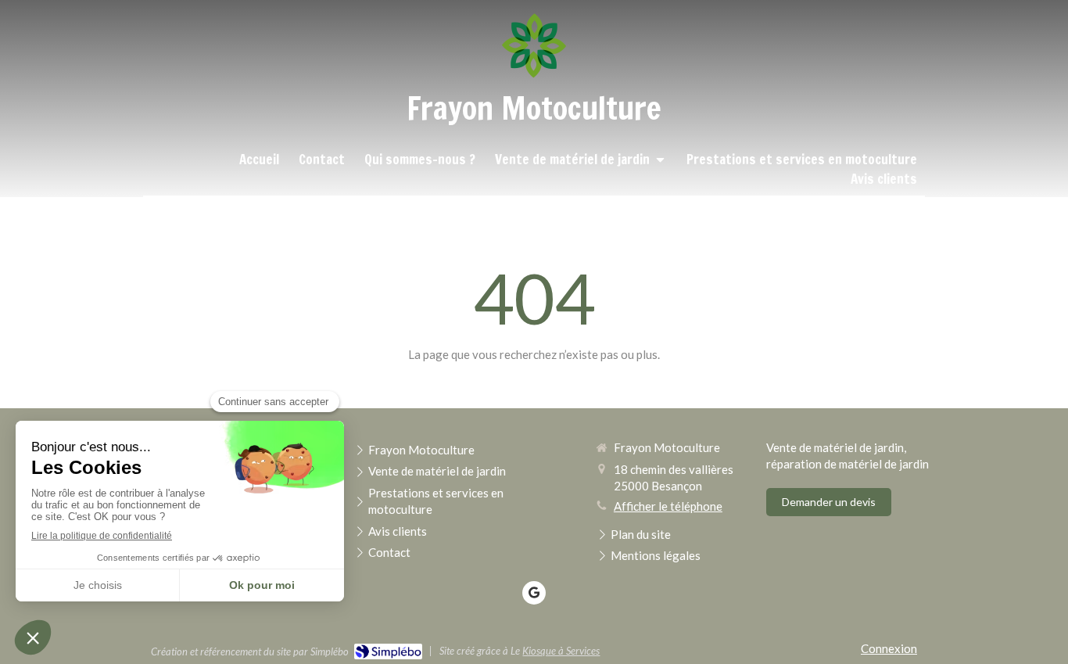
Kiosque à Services (561, 650)
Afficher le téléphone (668, 506)
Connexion (889, 648)
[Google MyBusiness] (534, 593)
